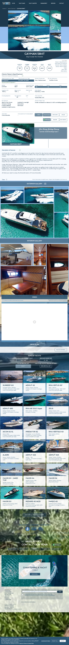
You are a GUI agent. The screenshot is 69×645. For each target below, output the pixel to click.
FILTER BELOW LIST (23, 363)
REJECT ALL (55, 641)
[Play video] (34, 321)
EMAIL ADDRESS (25, 589)
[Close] (68, 638)
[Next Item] (58, 30)
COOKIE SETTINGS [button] (45, 641)
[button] (22, 75)
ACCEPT (63, 641)
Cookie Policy (65, 300)
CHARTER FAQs (8, 599)
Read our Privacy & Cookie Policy (26, 643)
